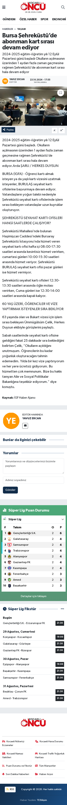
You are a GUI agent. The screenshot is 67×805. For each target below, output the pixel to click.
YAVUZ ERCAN (31, 418)
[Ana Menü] (3, 7)
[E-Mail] (25, 426)
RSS (11, 789)
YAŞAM (21, 29)
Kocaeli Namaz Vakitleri (12, 755)
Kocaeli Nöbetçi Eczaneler (13, 743)
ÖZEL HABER (28, 19)
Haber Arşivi (46, 774)
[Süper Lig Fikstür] (62, 609)
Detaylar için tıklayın (33, 596)
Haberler (7, 29)
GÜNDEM (9, 19)
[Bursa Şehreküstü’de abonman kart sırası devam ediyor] (33, 106)
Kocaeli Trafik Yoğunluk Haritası (50, 755)
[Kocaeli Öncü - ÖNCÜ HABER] (33, 6)
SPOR (44, 19)
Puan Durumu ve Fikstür (19, 766)
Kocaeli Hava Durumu (51, 741)
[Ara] (63, 7)
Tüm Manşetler (47, 766)
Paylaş (10, 129)
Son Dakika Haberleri (17, 774)
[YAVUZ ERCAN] (11, 420)
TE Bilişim (42, 800)
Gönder (10, 490)
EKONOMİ (59, 19)
